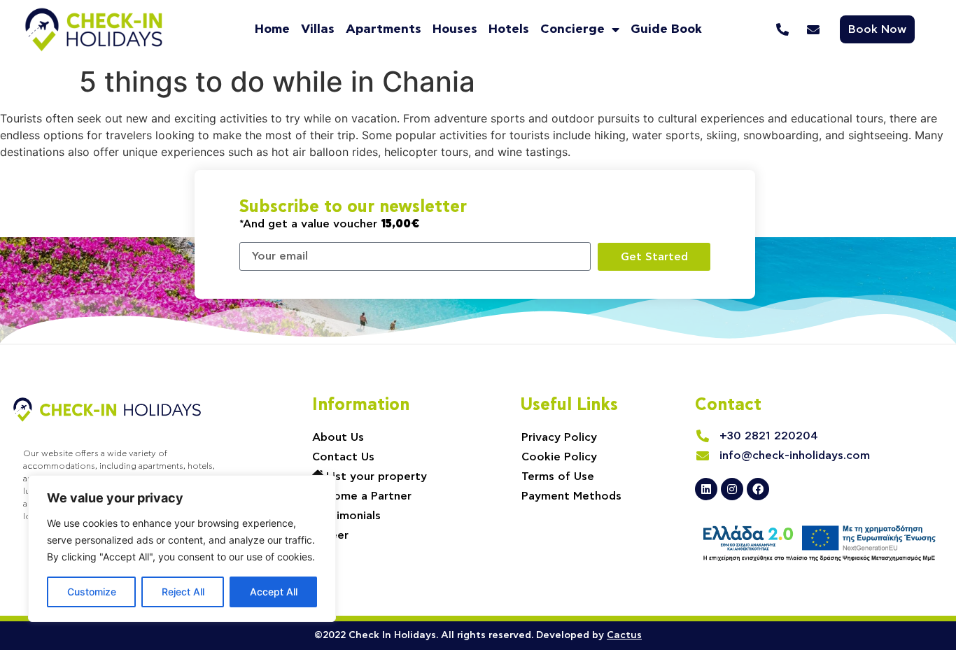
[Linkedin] (706, 489)
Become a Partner (362, 496)
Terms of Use (557, 476)
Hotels (508, 29)
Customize (91, 592)
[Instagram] (732, 489)
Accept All (273, 592)
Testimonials (346, 515)
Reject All (183, 592)
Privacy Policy (559, 437)
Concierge (572, 29)
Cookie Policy (559, 456)
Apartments (383, 29)
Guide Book (666, 29)
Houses (455, 29)
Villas (318, 29)
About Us (338, 437)
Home (272, 29)
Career (330, 535)
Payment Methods (571, 496)
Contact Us (343, 456)
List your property (376, 476)
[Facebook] (758, 489)
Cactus (624, 635)
